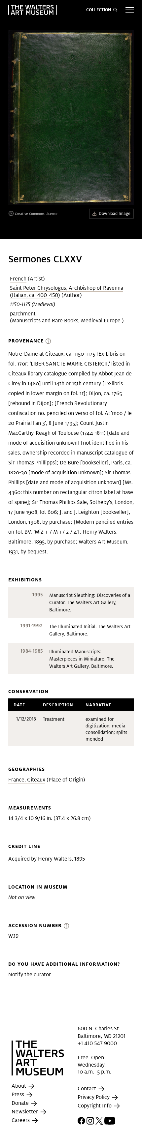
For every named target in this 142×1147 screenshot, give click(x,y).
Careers (21, 1120)
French (18, 278)
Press (18, 1094)
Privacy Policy (94, 1097)
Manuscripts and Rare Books (45, 320)
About (19, 1085)
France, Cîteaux (26, 779)
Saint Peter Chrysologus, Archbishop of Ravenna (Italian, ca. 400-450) (66, 291)
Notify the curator (29, 974)
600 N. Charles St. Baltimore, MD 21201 (101, 1032)
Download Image (114, 213)
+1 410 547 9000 (97, 1043)
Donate (21, 1103)
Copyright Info (95, 1105)
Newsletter (25, 1111)
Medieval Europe (101, 320)
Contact (87, 1088)
